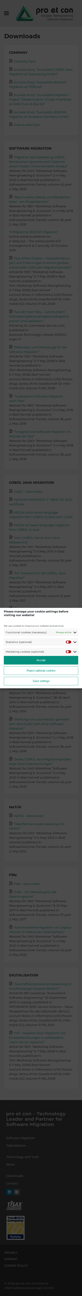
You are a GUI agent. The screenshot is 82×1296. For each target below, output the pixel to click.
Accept (41, 660)
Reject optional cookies (41, 670)
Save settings (41, 681)
